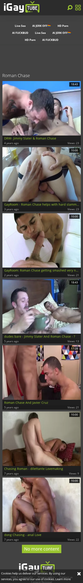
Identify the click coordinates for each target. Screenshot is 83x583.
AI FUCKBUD (20, 33)
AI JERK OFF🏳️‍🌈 (41, 26)
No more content (41, 549)
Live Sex (20, 26)
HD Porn (63, 26)
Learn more (63, 579)
